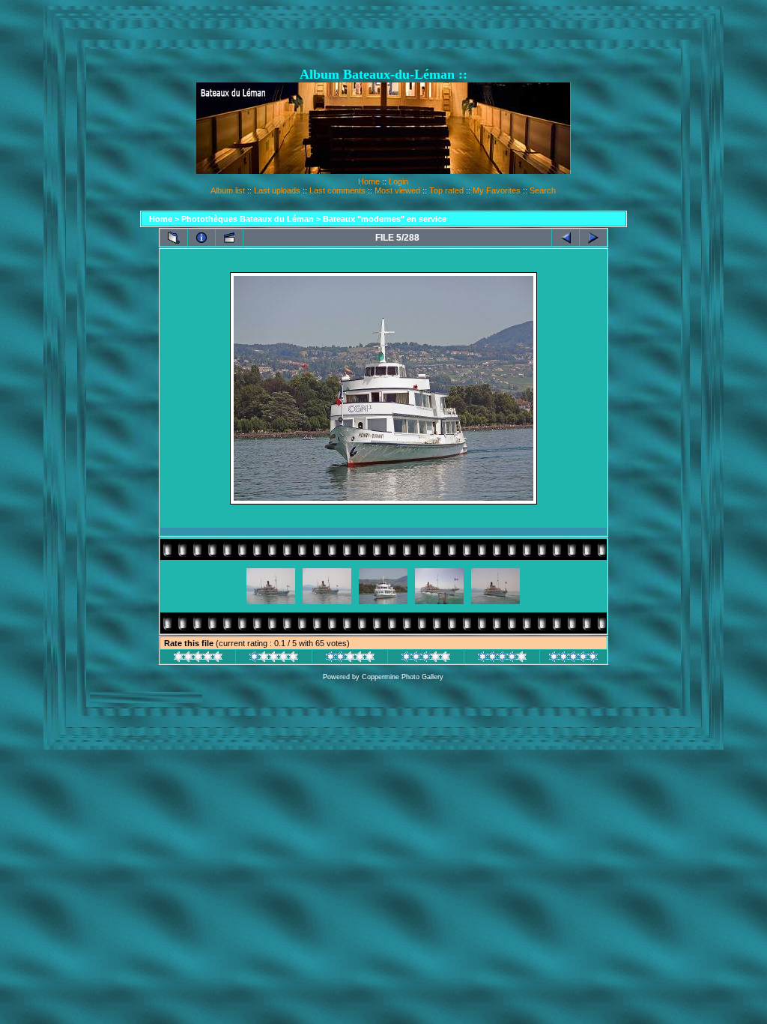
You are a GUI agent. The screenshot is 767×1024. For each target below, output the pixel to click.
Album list (227, 190)
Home (369, 181)
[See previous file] (565, 237)
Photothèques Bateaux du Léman (247, 218)
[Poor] (273, 658)
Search (543, 190)
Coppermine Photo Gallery (402, 677)
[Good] (425, 658)
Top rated (446, 190)
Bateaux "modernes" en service (384, 218)
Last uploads (277, 190)
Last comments (337, 190)
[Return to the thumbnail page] (173, 237)
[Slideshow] (229, 237)
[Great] (573, 658)
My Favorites (497, 190)
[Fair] (350, 658)
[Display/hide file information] (201, 237)
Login (398, 181)
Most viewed (397, 190)
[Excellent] (502, 658)
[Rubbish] (198, 658)
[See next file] (593, 237)
